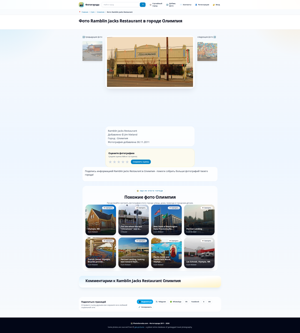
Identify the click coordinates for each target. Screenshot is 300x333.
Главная (85, 12)
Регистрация (202, 5)
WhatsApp (175, 302)
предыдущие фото (93, 37)
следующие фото (205, 37)
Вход (216, 5)
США (92, 12)
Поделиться (145, 302)
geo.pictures (139, 327)
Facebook (195, 302)
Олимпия (100, 12)
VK (186, 302)
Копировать (145, 307)
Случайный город (155, 4)
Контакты (185, 5)
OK (209, 302)
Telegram (161, 302)
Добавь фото (171, 4)
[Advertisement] (150, 107)
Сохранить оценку (141, 162)
